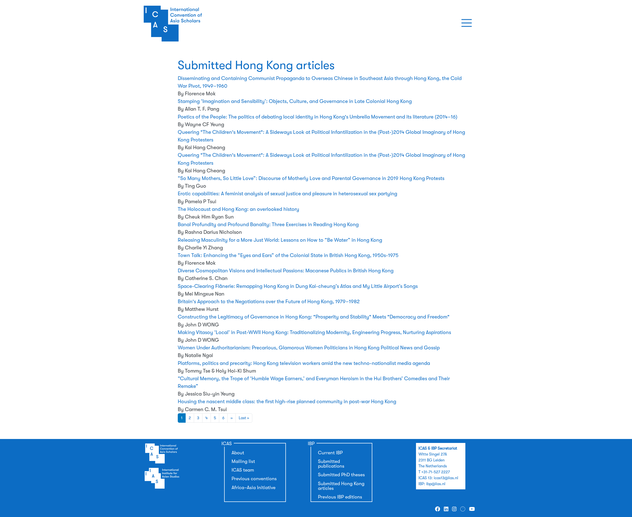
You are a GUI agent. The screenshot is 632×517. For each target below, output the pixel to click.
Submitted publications (331, 464)
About (238, 453)
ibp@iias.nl (435, 484)
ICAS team (243, 470)
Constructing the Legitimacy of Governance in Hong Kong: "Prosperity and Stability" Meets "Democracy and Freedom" (314, 317)
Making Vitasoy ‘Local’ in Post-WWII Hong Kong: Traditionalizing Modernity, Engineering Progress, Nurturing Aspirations (314, 332)
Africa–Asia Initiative (254, 487)
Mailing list (243, 461)
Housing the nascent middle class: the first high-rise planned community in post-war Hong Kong (287, 401)
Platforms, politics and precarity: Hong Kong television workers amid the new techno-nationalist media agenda (304, 363)
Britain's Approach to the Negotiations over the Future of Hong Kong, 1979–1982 (269, 301)
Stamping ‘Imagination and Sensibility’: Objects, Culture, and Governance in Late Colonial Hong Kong (295, 101)
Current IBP (330, 453)
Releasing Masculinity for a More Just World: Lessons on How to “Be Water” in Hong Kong (280, 240)
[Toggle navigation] (466, 23)
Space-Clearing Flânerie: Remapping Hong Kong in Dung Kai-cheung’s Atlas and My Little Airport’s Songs (298, 286)
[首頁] (191, 23)
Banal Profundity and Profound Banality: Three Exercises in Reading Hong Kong (268, 224)
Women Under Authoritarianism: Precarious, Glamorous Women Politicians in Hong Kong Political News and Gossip (309, 348)
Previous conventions (254, 478)
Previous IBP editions (340, 497)
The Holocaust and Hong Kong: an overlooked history (238, 209)
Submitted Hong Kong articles (341, 486)
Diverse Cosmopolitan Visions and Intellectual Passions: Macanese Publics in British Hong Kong (286, 271)
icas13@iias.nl (446, 478)
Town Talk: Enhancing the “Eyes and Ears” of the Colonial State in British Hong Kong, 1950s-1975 (288, 255)
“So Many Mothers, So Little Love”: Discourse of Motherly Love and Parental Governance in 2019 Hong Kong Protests (311, 178)
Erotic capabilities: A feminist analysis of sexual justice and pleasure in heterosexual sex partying (287, 194)
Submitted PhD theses (341, 474)
